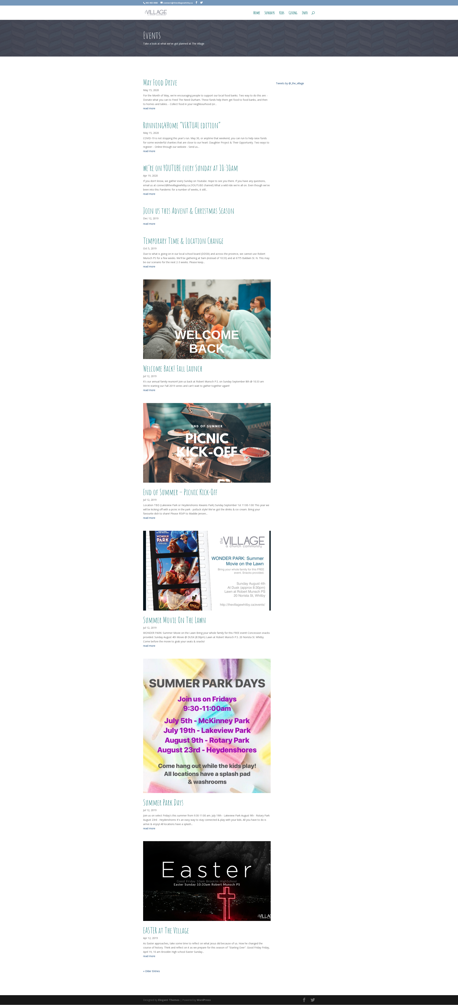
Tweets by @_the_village (290, 83)
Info (305, 13)
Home (256, 13)
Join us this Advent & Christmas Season (188, 211)
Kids (281, 13)
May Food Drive (160, 82)
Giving (293, 13)
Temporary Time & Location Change (183, 241)
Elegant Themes (168, 1000)
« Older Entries (151, 971)
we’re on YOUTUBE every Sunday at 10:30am (190, 168)
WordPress (204, 1000)
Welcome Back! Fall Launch (172, 368)
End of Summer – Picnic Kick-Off (180, 492)
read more (149, 108)
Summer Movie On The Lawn (174, 620)
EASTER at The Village (166, 930)
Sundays (270, 13)
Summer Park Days (163, 802)
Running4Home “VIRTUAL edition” (182, 125)
